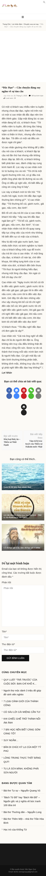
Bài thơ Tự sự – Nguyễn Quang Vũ (22, 790)
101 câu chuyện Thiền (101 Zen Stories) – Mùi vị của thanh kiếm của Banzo (22, 516)
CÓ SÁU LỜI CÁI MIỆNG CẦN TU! (22, 712)
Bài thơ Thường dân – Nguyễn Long (22, 812)
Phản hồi (6, 582)
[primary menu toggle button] (23, 17)
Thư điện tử (8, 644)
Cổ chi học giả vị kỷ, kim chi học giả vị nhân (22, 547)
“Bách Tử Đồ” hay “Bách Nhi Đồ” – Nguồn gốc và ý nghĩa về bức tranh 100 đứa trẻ (22, 801)
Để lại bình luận (37, 96)
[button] (44, 2)
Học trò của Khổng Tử (15, 829)
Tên (4, 631)
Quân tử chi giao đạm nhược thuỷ (17, 487)
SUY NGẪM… (11, 740)
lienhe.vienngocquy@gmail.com (25, 872)
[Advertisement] (23, 56)
